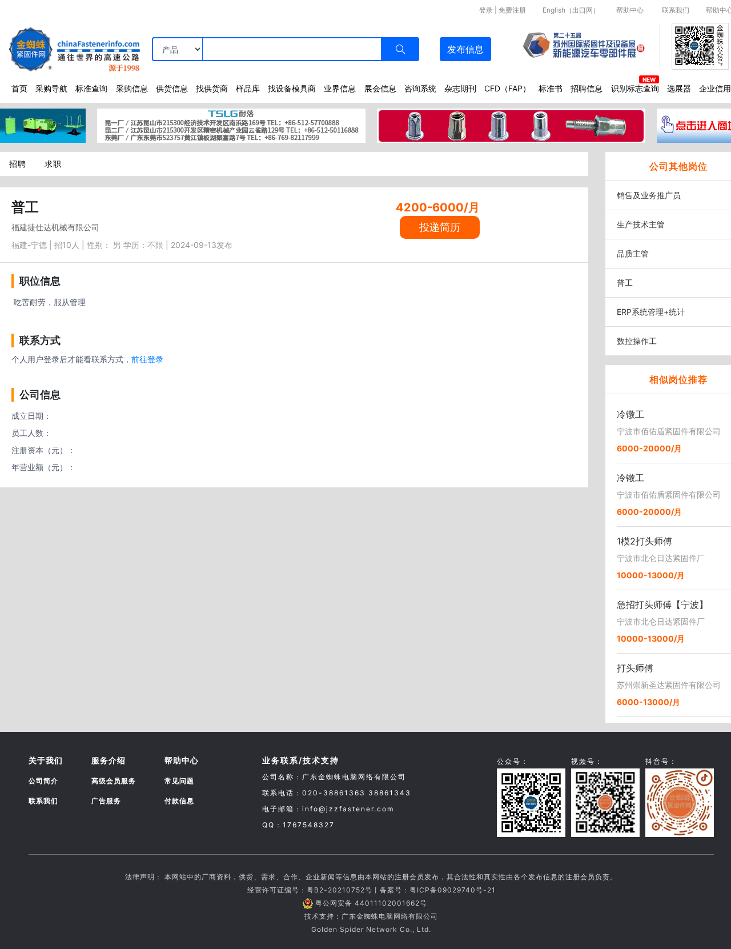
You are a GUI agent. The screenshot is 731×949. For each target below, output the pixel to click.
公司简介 (43, 780)
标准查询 (91, 88)
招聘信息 (587, 88)
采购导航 (51, 88)
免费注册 (512, 10)
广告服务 (106, 800)
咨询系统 (420, 88)
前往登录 (147, 359)
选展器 (679, 88)
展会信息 (380, 88)
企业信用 (715, 88)
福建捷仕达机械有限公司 (55, 227)
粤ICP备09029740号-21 (452, 890)
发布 (465, 49)
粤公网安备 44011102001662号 (371, 903)
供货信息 (172, 88)
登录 (486, 10)
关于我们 (46, 760)
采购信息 (132, 88)
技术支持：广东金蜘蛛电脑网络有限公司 (371, 916)
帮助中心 (630, 10)
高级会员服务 (113, 780)
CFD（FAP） (507, 88)
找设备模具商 (292, 88)
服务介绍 (108, 760)
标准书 (551, 88)
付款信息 (179, 800)
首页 (19, 88)
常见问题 (179, 780)
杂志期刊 (460, 88)
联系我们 (675, 10)
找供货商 (212, 88)
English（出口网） (571, 10)
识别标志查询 (635, 88)
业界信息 (340, 88)
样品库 (248, 88)
